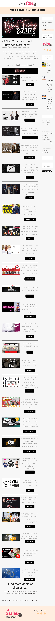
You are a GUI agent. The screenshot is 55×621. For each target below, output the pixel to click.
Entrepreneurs (46, 131)
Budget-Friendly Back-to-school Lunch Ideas (50, 67)
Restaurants (45, 139)
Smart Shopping (46, 143)
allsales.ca (6, 58)
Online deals (24, 600)
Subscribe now (48, 30)
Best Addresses (13, 47)
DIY (42, 129)
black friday (9, 600)
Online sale (33, 600)
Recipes (44, 137)
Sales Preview (46, 141)
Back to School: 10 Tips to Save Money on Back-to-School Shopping (50, 101)
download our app (29, 593)
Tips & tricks (45, 146)
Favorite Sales (26, 47)
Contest (44, 124)
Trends (44, 152)
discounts (16, 600)
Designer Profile (46, 126)
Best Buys (20, 47)
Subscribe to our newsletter (12, 591)
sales (3, 602)
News (43, 135)
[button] (30, 84)
